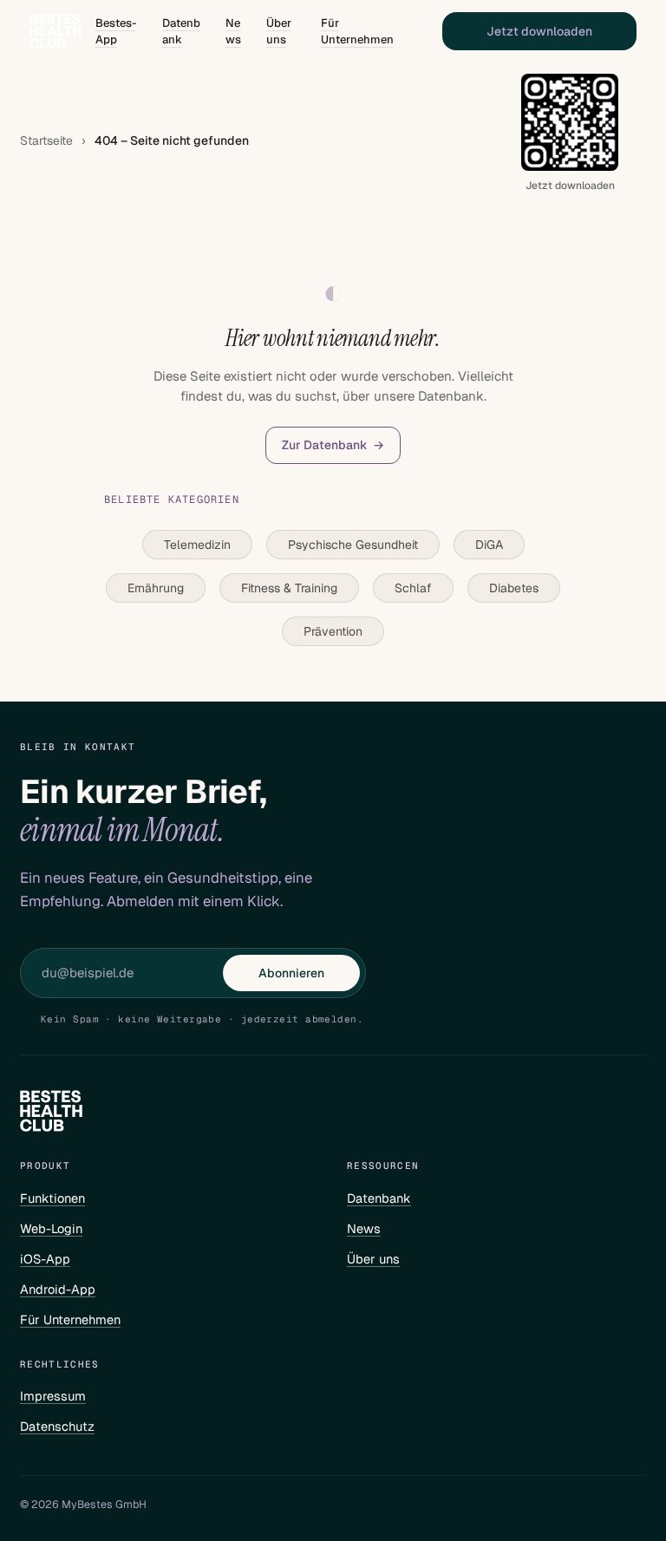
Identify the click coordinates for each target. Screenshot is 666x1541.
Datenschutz (57, 1426)
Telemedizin (197, 544)
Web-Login (51, 1228)
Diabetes (514, 588)
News (233, 32)
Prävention (333, 631)
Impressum (53, 1396)
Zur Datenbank (333, 445)
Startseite (46, 140)
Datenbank (181, 32)
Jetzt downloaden (539, 31)
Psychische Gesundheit (353, 544)
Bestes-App (115, 32)
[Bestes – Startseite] (55, 31)
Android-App (57, 1289)
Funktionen (52, 1198)
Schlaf (413, 588)
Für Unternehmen (357, 32)
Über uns (278, 32)
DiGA (489, 544)
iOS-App (45, 1258)
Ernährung (155, 588)
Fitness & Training (289, 588)
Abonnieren (291, 973)
